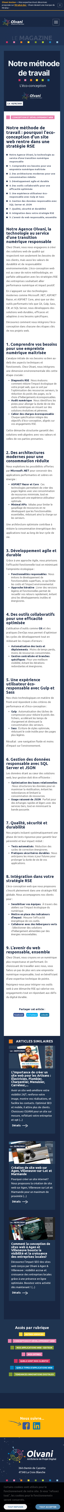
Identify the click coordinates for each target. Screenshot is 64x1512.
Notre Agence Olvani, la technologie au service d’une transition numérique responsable (31, 158)
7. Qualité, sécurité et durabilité (27, 208)
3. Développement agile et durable (29, 181)
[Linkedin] (36, 1425)
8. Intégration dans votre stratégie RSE (31, 213)
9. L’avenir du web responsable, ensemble (33, 217)
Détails (16, 1125)
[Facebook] (26, 1425)
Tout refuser (15, 1507)
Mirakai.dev (20, 5)
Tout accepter (47, 1507)
